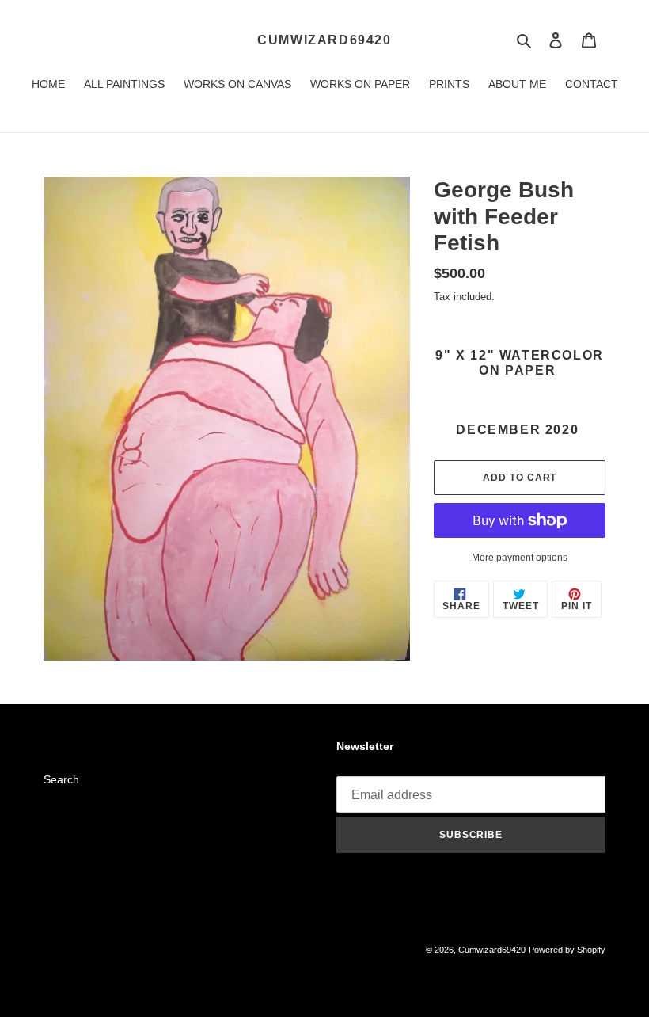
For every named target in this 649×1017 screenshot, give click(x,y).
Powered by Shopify (567, 949)
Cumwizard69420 (324, 40)
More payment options (519, 557)
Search (61, 779)
